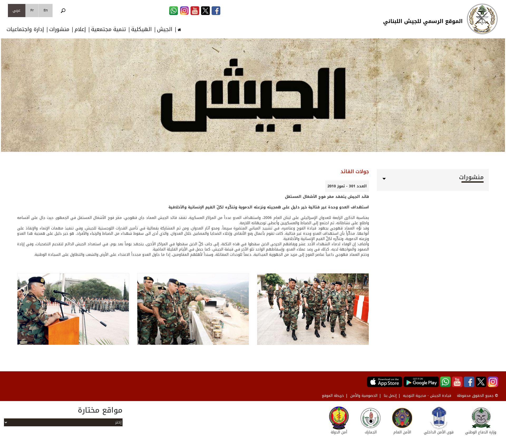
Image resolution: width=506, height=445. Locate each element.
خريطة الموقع (333, 395)
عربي (17, 10)
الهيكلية (141, 29)
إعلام (80, 29)
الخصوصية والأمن (363, 395)
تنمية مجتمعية (108, 29)
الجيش (164, 29)
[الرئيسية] (482, 19)
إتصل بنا (390, 395)
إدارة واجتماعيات (25, 29)
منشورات (59, 29)
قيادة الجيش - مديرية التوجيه (427, 395)
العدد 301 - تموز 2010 (347, 186)
